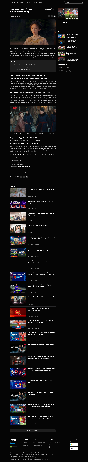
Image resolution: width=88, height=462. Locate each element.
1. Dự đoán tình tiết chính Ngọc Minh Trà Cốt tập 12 (23, 64)
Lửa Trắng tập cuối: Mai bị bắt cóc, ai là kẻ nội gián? (41, 344)
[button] (53, 61)
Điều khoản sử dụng (37, 445)
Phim (17, 2)
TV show (41, 2)
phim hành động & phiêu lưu (23, 166)
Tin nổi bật (67, 67)
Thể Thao (60, 67)
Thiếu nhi (28, 2)
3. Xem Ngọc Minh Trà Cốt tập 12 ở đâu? (21, 69)
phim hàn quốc (61, 70)
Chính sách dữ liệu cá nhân (39, 442)
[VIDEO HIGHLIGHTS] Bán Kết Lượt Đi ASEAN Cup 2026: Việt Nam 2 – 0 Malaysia (72, 36)
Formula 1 (60, 73)
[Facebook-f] (52, 16)
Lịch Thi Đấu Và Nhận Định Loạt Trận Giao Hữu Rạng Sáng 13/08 (71, 53)
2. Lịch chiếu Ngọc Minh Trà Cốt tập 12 (20, 67)
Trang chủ (12, 2)
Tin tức (36, 316)
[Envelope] (54, 16)
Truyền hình (34, 2)
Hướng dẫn (25, 445)
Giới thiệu (25, 442)
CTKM (36, 364)
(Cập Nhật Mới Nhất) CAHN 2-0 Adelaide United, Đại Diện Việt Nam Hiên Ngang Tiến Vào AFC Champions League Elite (72, 60)
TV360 (68, 70)
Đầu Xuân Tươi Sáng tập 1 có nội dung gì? (38, 225)
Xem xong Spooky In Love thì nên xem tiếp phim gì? (41, 296)
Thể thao (22, 2)
